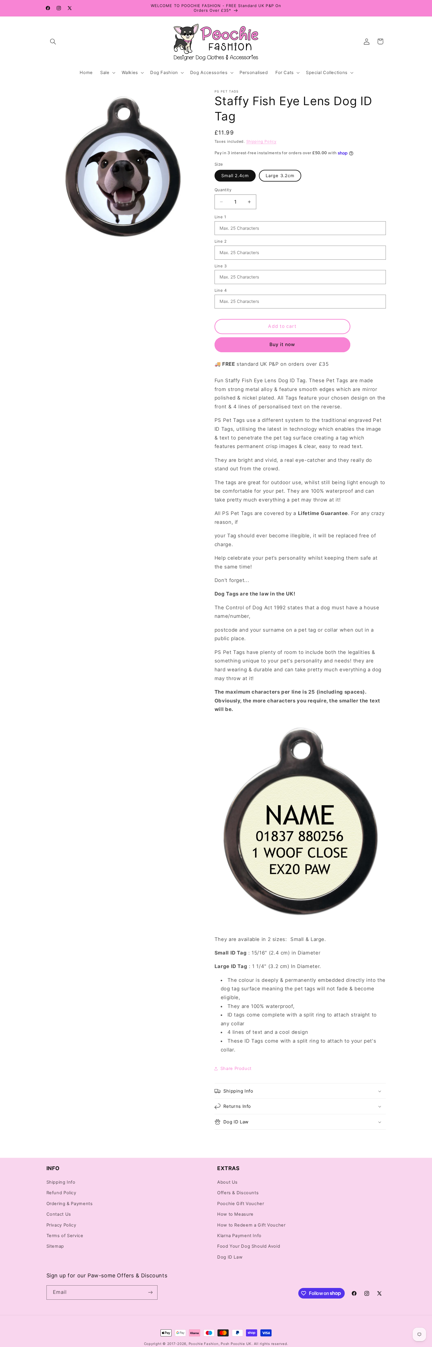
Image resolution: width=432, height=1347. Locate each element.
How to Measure (235, 1214)
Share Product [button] (236, 1068)
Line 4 (221, 290)
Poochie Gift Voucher (240, 1204)
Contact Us (58, 1214)
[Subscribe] (150, 1292)
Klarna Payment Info (239, 1236)
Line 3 (221, 266)
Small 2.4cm (235, 175)
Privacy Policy (61, 1225)
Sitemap (55, 1246)
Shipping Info (61, 1182)
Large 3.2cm (280, 175)
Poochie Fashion (204, 1344)
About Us (227, 1182)
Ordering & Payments (69, 1204)
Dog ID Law (229, 1257)
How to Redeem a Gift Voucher (251, 1225)
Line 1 (220, 216)
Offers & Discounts (238, 1193)
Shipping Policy (261, 141)
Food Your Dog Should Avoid (248, 1246)
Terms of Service (64, 1236)
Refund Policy (61, 1193)
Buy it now (282, 344)
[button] (53, 41)
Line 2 (221, 241)
